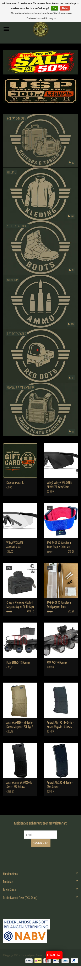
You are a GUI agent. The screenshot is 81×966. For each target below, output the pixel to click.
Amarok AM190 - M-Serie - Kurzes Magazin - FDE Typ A (19, 725)
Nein (65, 8)
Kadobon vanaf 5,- (15, 483)
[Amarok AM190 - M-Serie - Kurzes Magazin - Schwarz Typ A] (61, 700)
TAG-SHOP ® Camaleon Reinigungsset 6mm (59, 604)
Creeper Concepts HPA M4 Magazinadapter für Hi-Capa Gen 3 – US (20, 604)
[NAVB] (40, 924)
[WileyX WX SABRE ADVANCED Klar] (20, 520)
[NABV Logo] (40, 936)
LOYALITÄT (54, 955)
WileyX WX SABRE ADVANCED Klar (14, 545)
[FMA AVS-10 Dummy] (61, 640)
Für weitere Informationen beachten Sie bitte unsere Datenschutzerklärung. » (41, 16)
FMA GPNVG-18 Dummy (18, 662)
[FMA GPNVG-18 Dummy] (20, 640)
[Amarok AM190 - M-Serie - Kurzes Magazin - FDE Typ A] (20, 700)
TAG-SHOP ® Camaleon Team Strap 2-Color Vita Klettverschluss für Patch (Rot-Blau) (59, 545)
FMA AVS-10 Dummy (57, 662)
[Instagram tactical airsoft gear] (44, 855)
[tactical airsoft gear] (47, 29)
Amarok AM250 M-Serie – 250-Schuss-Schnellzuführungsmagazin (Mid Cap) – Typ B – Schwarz (60, 785)
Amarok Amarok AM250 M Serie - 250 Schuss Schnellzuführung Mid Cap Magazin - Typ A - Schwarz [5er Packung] (19, 785)
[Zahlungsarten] (28, 960)
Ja (54, 8)
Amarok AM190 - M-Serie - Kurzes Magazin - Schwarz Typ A (60, 725)
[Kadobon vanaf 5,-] (20, 460)
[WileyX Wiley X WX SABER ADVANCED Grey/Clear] (61, 460)
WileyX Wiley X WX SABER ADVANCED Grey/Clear (59, 485)
